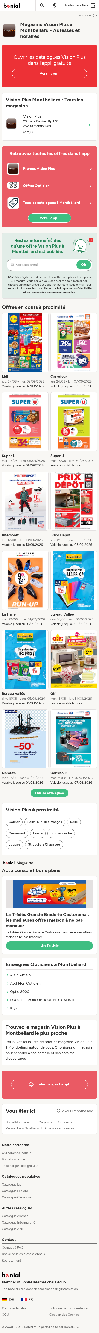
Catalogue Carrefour (16, 1197)
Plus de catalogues (49, 793)
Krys (13, 1008)
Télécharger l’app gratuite (20, 1166)
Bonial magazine (13, 1159)
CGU (5, 1315)
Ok (83, 264)
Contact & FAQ (12, 1248)
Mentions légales (14, 1308)
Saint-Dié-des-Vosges (44, 822)
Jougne (14, 844)
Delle (74, 822)
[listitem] (25, 351)
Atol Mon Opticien (25, 983)
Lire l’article (49, 945)
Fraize (38, 833)
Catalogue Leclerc (15, 1191)
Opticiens (65, 1122)
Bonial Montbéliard (19, 1122)
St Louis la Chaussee (44, 844)
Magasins (45, 1122)
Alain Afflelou (21, 975)
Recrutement (11, 1260)
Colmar (14, 822)
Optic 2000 (19, 991)
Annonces (85, 15)
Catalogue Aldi (12, 1229)
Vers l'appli (50, 73)
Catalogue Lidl (12, 1184)
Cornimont (17, 833)
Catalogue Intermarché (18, 1222)
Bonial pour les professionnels (23, 1254)
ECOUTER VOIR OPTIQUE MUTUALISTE (42, 1000)
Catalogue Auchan (15, 1216)
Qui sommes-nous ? (16, 1153)
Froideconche (61, 833)
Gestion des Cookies (64, 1315)
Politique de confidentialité (69, 1308)
